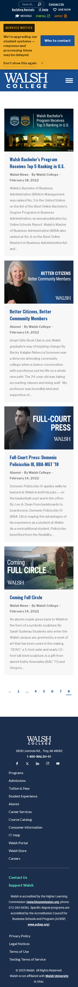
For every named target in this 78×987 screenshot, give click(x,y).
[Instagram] (47, 764)
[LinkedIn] (37, 764)
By (45, 174)
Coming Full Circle (26, 597)
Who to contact (57, 41)
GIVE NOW (64, 9)
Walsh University (57, 976)
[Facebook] (17, 764)
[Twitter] (27, 764)
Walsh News (19, 174)
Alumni (15, 326)
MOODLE (26, 16)
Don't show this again (20, 63)
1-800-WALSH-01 (39, 756)
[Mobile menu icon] (69, 80)
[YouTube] (58, 764)
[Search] (39, 4)
